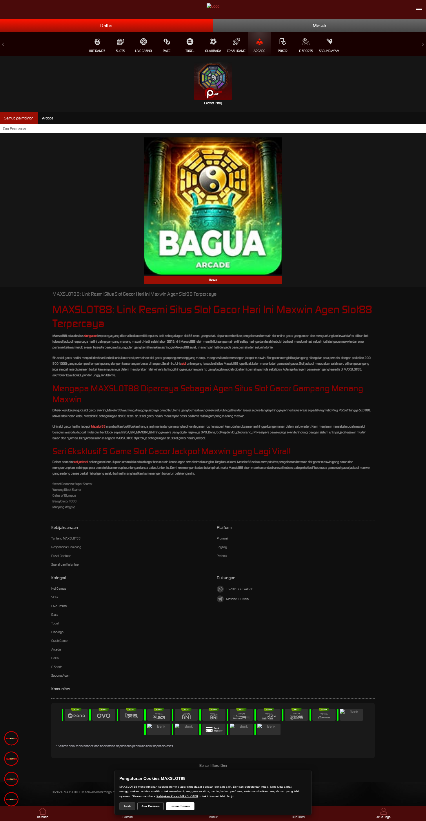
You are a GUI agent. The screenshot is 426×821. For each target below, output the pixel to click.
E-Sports (306, 51)
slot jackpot (80, 462)
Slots (120, 51)
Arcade (259, 51)
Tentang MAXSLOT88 (66, 538)
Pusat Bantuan (61, 556)
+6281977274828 (239, 589)
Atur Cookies (150, 806)
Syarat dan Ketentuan (65, 564)
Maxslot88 (98, 426)
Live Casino (143, 51)
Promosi (222, 538)
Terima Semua (180, 806)
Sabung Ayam (329, 51)
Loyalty (222, 547)
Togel (189, 51)
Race (166, 51)
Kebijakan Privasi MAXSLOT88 (177, 796)
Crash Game (236, 51)
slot (183, 364)
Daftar (106, 25)
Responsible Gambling (66, 547)
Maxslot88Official (237, 599)
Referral (222, 556)
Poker (282, 51)
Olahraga (213, 51)
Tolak (127, 806)
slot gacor (90, 336)
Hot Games (97, 51)
